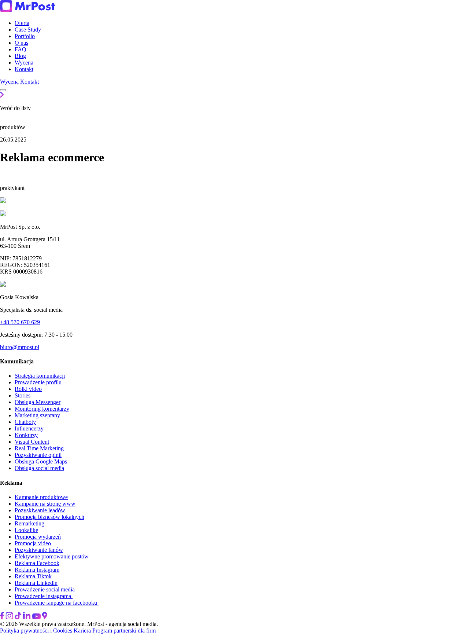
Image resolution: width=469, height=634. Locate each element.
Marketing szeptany (37, 415)
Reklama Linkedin (36, 583)
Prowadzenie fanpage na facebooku (57, 603)
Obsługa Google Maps (41, 461)
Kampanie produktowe (41, 497)
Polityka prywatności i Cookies (36, 630)
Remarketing (29, 523)
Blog (20, 56)
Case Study (28, 29)
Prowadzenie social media (46, 589)
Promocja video (33, 543)
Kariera (82, 630)
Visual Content (32, 442)
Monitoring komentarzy (42, 409)
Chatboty (25, 422)
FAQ (20, 49)
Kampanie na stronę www (45, 504)
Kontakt (24, 69)
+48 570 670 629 (20, 322)
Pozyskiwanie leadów (40, 510)
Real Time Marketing (39, 448)
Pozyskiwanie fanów (39, 550)
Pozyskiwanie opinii (38, 455)
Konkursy (26, 435)
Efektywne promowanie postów (52, 556)
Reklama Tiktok (33, 576)
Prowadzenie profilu (38, 382)
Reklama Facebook (37, 563)
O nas (21, 43)
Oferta (22, 23)
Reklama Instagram (37, 570)
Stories (22, 395)
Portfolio (25, 36)
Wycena (24, 62)
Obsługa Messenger (37, 402)
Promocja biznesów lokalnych (49, 517)
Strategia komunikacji (40, 376)
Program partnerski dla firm (124, 630)
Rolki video (28, 389)
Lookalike (26, 530)
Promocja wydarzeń (38, 537)
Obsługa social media (39, 468)
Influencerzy (29, 428)
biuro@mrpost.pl (19, 347)
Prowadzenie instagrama (44, 596)
